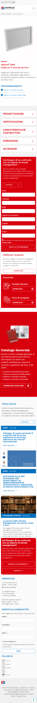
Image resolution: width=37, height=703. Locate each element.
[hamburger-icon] (34, 8)
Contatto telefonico (10, 215)
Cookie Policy (21, 696)
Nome (4, 191)
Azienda (5, 223)
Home (3, 14)
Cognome (5, 199)
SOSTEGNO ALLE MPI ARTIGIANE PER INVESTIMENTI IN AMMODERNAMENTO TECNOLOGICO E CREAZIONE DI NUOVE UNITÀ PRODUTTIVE (18, 481)
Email (4, 207)
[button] (18, 114)
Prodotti (9, 14)
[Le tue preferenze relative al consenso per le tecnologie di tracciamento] (33, 699)
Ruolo (4, 232)
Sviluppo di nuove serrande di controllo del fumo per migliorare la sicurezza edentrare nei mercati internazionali (18, 437)
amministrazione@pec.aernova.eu (15, 694)
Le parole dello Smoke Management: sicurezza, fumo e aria (18, 523)
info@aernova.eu (9, 591)
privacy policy (6, 242)
